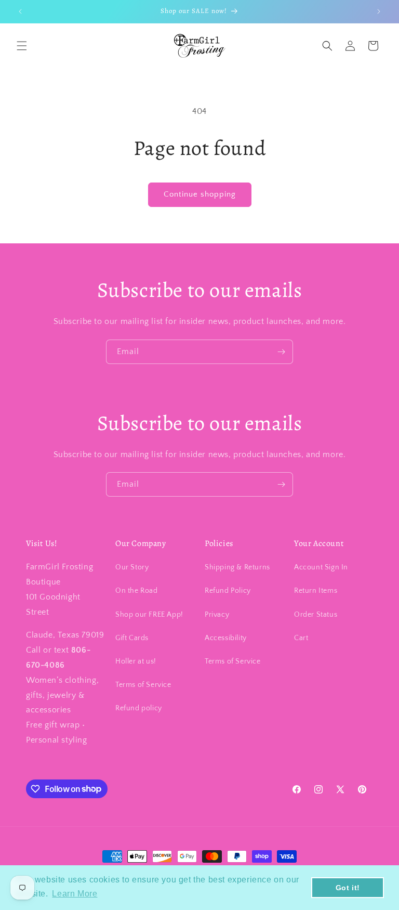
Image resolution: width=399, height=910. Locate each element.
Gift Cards (132, 638)
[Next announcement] (378, 11)
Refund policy (138, 708)
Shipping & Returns (237, 567)
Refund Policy (228, 591)
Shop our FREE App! (149, 614)
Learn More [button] (74, 893)
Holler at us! (135, 661)
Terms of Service (143, 685)
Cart (301, 638)
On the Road (136, 591)
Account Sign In (321, 567)
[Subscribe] (281, 352)
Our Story (132, 567)
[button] (21, 45)
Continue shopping (200, 194)
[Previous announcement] (20, 11)
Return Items (315, 591)
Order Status (315, 614)
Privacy (217, 614)
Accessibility (226, 638)
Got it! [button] (348, 887)
